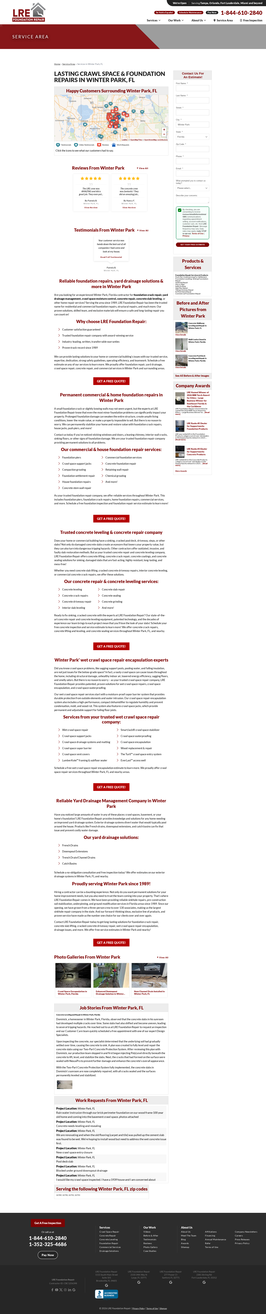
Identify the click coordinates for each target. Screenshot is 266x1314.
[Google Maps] (74, 1290)
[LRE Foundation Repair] (29, 12)
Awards (185, 1243)
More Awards (181, 471)
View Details (180, 335)
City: (178, 120)
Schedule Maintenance (190, 12)
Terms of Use (198, 234)
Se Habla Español (164, 12)
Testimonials (149, 1239)
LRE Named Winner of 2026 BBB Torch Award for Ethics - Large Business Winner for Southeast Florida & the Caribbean (198, 399)
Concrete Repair (107, 1235)
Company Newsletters (246, 1231)
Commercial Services (110, 1247)
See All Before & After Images (192, 375)
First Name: (182, 83)
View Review (91, 207)
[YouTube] (56, 1290)
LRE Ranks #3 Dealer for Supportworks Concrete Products (197, 451)
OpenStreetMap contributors (155, 140)
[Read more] (180, 439)
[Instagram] (65, 1290)
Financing (210, 1235)
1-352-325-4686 (48, 1244)
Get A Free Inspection (47, 1223)
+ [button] (164, 130)
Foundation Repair (108, 1243)
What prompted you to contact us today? (191, 182)
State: (179, 132)
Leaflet (124, 140)
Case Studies (149, 1251)
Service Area (225, 20)
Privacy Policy (242, 1243)
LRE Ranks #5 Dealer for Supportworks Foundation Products (197, 426)
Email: (179, 168)
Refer (208, 1243)
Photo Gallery (150, 1247)
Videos (146, 1231)
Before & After (150, 1235)
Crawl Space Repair (109, 1231)
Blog (183, 1239)
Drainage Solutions (109, 1251)
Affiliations (211, 1231)
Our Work (174, 20)
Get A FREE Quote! (111, 381)
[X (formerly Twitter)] (61, 1290)
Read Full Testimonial (111, 257)
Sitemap (185, 1247)
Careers (239, 1235)
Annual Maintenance (215, 1239)
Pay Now (212, 12)
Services (152, 20)
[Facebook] (52, 1290)
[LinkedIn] (69, 1290)
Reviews (147, 1243)
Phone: (180, 156)
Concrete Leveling (108, 1239)
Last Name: (182, 95)
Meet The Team (188, 1235)
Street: (179, 108)
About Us (197, 20)
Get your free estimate (192, 245)
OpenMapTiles (136, 140)
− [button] (164, 134)
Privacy (186, 236)
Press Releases (242, 1239)
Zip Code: (181, 144)
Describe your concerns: (187, 195)
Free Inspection (252, 20)
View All (143, 168)
